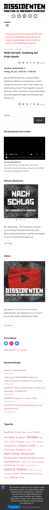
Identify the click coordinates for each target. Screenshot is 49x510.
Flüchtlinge (28, 442)
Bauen (24, 432)
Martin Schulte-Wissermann (19, 454)
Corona (36, 432)
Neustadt (40, 458)
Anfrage (18, 432)
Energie (6, 442)
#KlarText (33, 312)
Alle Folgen (8, 243)
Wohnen (14, 477)
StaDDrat (9, 469)
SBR (18, 465)
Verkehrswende (27, 473)
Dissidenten (21, 437)
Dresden (32, 436)
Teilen (42, 63)
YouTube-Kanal (21, 309)
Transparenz (38, 470)
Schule (22, 465)
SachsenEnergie (9, 465)
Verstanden (14, 507)
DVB (40, 437)
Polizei (29, 462)
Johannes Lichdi (26, 445)
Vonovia (6, 477)
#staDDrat (9, 432)
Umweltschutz (8, 474)
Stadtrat (21, 469)
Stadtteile (31, 470)
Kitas (37, 446)
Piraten (23, 462)
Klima (41, 446)
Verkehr (16, 473)
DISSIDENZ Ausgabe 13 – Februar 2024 (20, 398)
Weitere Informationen (31, 507)
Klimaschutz (21, 449)
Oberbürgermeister (12, 461)
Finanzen (20, 441)
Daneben (19, 49)
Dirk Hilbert (9, 437)
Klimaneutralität (9, 450)
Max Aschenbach (11, 457)
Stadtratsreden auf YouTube (15, 349)
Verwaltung (38, 474)
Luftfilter (29, 450)
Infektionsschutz (10, 445)
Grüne (33, 442)
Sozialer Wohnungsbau (32, 465)
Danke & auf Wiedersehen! (15, 370)
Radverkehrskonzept (37, 462)
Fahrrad (12, 441)
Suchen (7, 115)
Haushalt (39, 442)
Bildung (30, 432)
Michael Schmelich (27, 458)
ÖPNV (21, 477)
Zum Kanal (8, 325)
